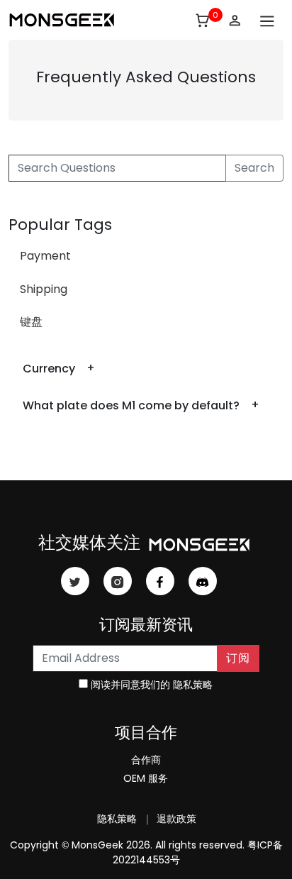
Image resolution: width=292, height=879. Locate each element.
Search (254, 168)
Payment (45, 256)
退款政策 (175, 819)
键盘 (31, 322)
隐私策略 (193, 685)
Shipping (43, 289)
